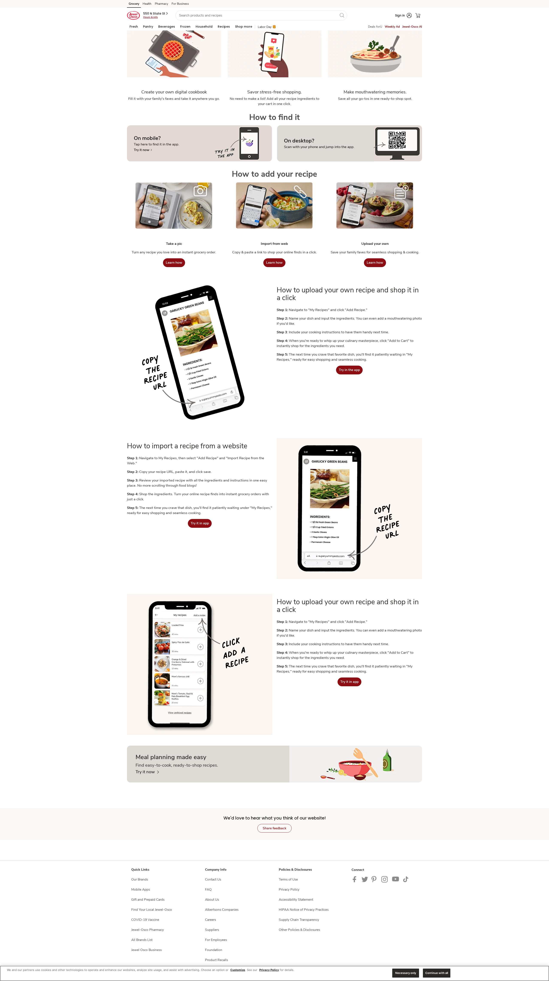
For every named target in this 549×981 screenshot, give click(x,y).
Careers (210, 919)
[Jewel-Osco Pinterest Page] (374, 879)
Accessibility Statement (296, 899)
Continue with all (436, 973)
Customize (237, 970)
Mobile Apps (140, 889)
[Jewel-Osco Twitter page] (364, 879)
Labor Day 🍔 (267, 27)
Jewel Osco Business (146, 950)
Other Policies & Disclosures (299, 929)
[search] (342, 15)
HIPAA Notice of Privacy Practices (304, 909)
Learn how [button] (174, 262)
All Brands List (141, 940)
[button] (156, 13)
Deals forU (375, 27)
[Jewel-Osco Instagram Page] (384, 879)
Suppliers (212, 929)
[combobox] (261, 15)
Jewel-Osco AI (412, 27)
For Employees (216, 940)
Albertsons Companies (221, 909)
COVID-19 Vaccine (145, 919)
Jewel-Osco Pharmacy (147, 929)
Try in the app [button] (349, 370)
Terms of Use (288, 879)
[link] (143, 150)
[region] (274, 973)
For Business (180, 4)
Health (147, 4)
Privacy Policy (289, 889)
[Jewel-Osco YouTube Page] (396, 879)
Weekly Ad (392, 27)
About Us (212, 899)
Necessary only (405, 973)
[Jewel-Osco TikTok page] (405, 879)
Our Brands (139, 879)
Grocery (134, 4)
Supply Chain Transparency (299, 919)
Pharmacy (161, 4)
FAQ (208, 889)
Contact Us (213, 879)
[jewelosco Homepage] (133, 15)
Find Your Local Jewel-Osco (151, 909)
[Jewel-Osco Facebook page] (355, 879)
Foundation (213, 950)
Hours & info (150, 17)
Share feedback (274, 828)
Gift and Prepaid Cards (147, 899)
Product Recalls (216, 960)
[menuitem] (134, 26)
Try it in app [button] (200, 523)
